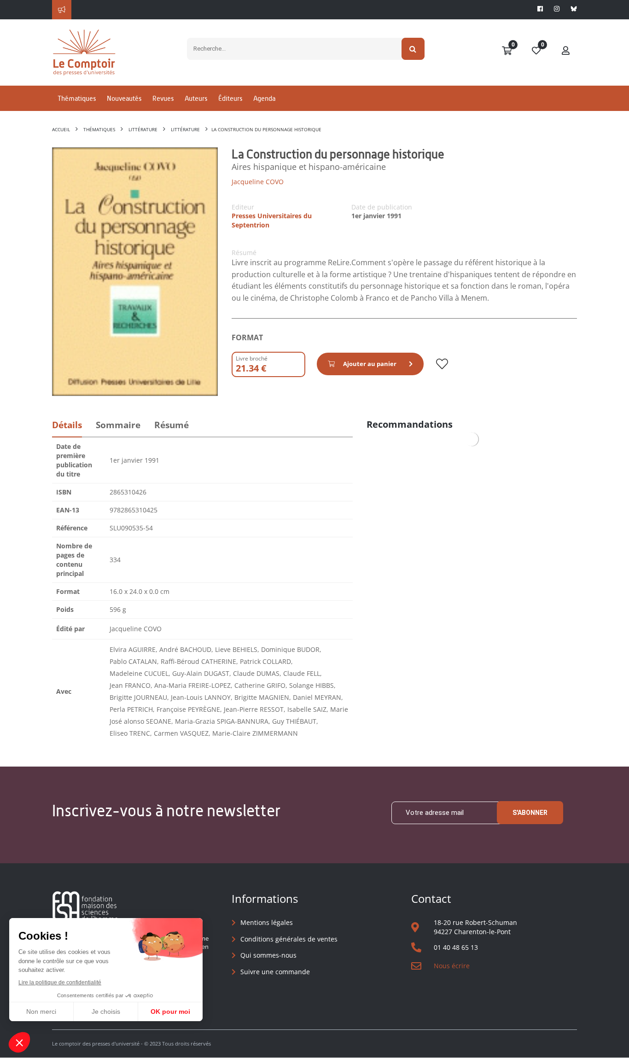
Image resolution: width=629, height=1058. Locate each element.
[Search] (413, 49)
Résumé (171, 425)
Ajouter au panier (370, 364)
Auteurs (196, 98)
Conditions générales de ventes (289, 939)
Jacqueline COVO (258, 181)
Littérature (142, 129)
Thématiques (77, 98)
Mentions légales (266, 922)
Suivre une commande (275, 971)
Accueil (61, 129)
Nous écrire (452, 965)
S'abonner (530, 812)
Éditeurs (230, 98)
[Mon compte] (566, 51)
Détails (67, 425)
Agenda (264, 98)
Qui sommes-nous (268, 955)
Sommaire (118, 425)
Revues (163, 98)
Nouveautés (124, 98)
